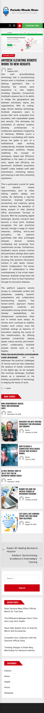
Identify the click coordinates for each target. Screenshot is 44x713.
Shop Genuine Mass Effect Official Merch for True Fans (20, 610)
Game (7, 676)
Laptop (8, 388)
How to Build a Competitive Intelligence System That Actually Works (29, 450)
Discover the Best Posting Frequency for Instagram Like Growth (30, 424)
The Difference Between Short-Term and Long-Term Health (21, 619)
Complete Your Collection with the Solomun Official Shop (20, 639)
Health (7, 682)
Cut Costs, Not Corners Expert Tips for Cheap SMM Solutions (29, 516)
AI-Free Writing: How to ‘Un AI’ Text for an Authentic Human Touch (11, 473)
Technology (8, 55)
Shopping (8, 693)
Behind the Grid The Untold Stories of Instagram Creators (27, 491)
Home (7, 687)
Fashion (7, 670)
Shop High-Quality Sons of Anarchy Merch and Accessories (20, 629)
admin (9, 69)
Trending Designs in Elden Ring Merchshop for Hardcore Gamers (19, 649)
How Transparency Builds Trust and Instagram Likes (12, 406)
